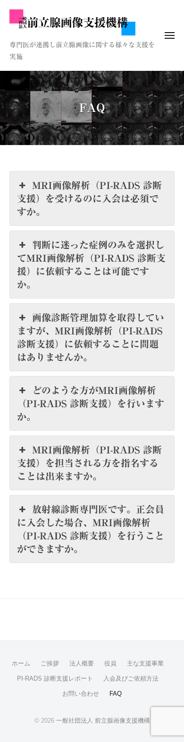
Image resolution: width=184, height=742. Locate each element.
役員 (110, 663)
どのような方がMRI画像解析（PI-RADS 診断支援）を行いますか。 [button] (90, 403)
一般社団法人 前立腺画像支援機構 (103, 720)
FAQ (115, 693)
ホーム (21, 663)
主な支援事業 (145, 663)
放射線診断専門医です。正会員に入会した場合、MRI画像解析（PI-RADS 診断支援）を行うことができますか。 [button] (90, 529)
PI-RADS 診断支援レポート (55, 678)
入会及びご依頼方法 (131, 678)
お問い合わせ (80, 693)
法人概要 (81, 663)
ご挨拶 (50, 663)
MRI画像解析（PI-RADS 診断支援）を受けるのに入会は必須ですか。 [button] (89, 198)
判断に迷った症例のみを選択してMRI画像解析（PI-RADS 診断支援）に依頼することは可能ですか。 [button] (91, 264)
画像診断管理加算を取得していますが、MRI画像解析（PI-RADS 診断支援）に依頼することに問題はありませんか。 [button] (90, 337)
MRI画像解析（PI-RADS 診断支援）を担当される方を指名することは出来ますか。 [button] (89, 463)
